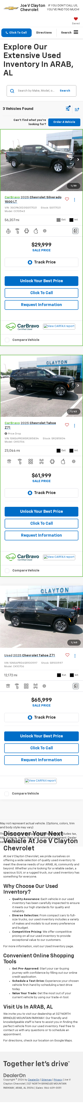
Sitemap (46, 1080)
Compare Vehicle (25, 340)
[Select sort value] (75, 109)
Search (65, 90)
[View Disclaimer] (45, 230)
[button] (16, 32)
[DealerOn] (14, 1075)
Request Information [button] (41, 305)
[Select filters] (68, 109)
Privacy (58, 1080)
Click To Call (41, 293)
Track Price (45, 262)
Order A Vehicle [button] (64, 122)
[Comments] (75, 231)
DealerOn (33, 1080)
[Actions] (74, 200)
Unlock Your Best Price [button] (41, 281)
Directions (44, 32)
